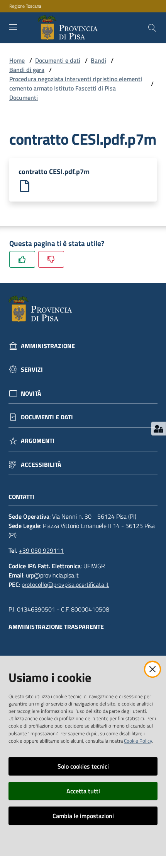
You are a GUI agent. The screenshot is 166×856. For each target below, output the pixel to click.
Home (17, 60)
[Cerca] (152, 27)
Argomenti (37, 440)
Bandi (98, 60)
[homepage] (69, 28)
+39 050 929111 (41, 550)
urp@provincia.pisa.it (52, 575)
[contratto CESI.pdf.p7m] (25, 185)
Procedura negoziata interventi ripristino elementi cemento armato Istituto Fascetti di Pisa (75, 83)
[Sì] (22, 259)
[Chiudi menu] (138, 15)
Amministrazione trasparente (56, 626)
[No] (51, 259)
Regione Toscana (25, 6)
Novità (31, 393)
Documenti (23, 97)
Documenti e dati (57, 60)
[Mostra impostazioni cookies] (158, 429)
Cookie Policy (138, 741)
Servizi (32, 369)
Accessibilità (41, 464)
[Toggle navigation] (13, 27)
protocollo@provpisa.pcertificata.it (65, 584)
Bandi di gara (26, 69)
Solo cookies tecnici (83, 766)
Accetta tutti (83, 791)
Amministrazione (48, 346)
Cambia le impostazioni (83, 815)
